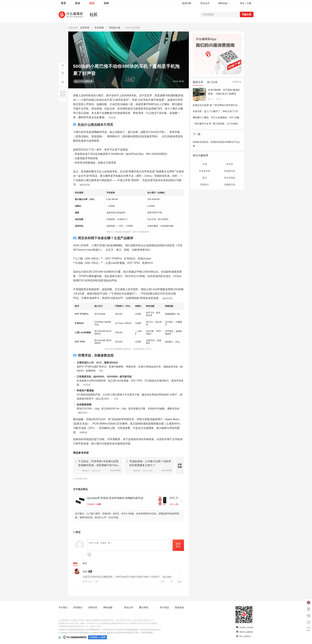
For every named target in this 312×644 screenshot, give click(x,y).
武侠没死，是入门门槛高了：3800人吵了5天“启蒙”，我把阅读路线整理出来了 (232, 111)
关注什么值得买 (246, 632)
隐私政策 (179, 607)
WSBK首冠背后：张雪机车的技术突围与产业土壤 (216, 144)
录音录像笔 (229, 177)
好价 (77, 3)
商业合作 (205, 3)
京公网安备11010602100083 (71, 620)
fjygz (85, 571)
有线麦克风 (229, 171)
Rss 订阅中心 (245, 636)
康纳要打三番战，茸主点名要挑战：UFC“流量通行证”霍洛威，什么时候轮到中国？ (234, 117)
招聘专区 (93, 607)
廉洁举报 (143, 607)
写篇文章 (246, 14)
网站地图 (107, 607)
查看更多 (236, 82)
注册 (249, 3)
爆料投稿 (222, 3)
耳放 (204, 164)
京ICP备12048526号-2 (143, 620)
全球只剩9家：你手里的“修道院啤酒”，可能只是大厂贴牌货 (224, 92)
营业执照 (153, 623)
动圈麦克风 (229, 184)
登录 (242, 3)
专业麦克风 (204, 171)
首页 (63, 3)
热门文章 (212, 82)
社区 (92, 3)
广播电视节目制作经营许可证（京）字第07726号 (79, 626)
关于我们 (63, 607)
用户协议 (164, 607)
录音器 (229, 164)
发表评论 (178, 545)
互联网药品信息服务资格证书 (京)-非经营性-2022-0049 (124, 623)
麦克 (204, 177)
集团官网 (186, 3)
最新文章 (198, 82)
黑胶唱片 (204, 184)
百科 (106, 3)
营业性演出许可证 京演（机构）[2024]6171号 (78, 623)
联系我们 (78, 607)
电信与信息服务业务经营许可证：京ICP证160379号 (108, 620)
